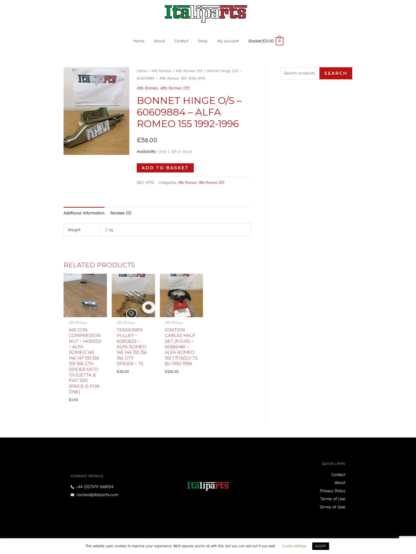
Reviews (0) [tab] (120, 213)
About (159, 41)
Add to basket (165, 168)
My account (228, 41)
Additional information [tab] (84, 213)
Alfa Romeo (161, 70)
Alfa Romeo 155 (189, 70)
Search (335, 73)
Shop (203, 41)
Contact (181, 41)
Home (138, 41)
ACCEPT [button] (320, 546)
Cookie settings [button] (294, 546)
